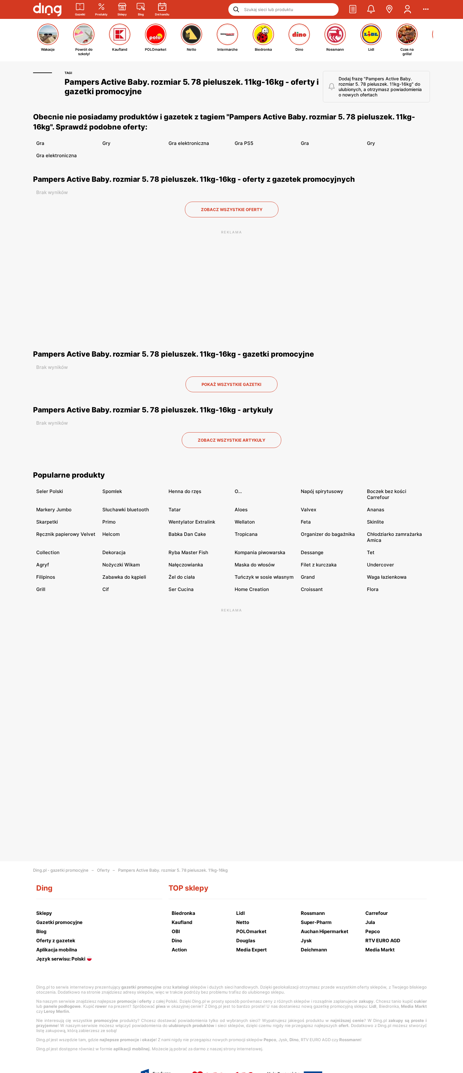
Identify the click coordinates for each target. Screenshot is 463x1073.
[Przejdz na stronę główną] (47, 9)
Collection (48, 552)
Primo (109, 522)
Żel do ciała (182, 577)
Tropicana (246, 534)
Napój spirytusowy (322, 491)
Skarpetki (47, 522)
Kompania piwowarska (260, 552)
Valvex (308, 510)
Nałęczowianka (186, 565)
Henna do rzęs (185, 491)
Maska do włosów (255, 565)
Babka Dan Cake (187, 534)
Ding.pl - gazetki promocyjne (61, 870)
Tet (370, 552)
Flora (373, 589)
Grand (308, 577)
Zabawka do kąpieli (124, 577)
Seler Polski (49, 491)
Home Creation (252, 589)
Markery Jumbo (53, 510)
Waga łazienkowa (387, 577)
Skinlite (375, 522)
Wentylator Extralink (192, 522)
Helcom (111, 534)
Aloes (241, 510)
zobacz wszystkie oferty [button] (231, 209)
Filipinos (45, 577)
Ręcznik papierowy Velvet (65, 534)
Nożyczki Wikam (121, 565)
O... (238, 491)
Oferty (103, 870)
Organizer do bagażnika (328, 534)
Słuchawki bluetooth (125, 510)
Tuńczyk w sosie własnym (264, 577)
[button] (353, 9)
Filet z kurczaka (319, 565)
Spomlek (112, 491)
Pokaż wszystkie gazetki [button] (231, 384)
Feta (306, 522)
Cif (105, 589)
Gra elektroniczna (189, 143)
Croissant (312, 589)
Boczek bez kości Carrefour (386, 494)
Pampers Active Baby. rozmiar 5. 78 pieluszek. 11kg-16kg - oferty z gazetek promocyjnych (194, 179)
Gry (106, 143)
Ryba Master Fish (188, 552)
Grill (40, 589)
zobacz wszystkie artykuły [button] (231, 440)
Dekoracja (114, 552)
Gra (40, 143)
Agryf (42, 565)
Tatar (175, 510)
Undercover (380, 565)
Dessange (312, 552)
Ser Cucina (181, 589)
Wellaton (245, 522)
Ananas (375, 510)
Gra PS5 (244, 143)
